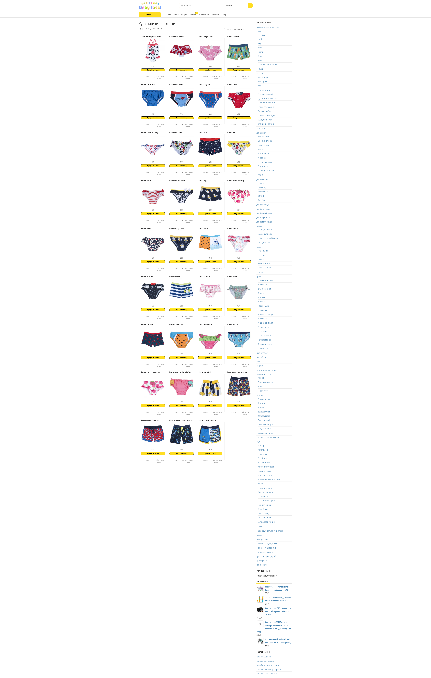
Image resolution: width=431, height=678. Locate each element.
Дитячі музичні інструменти (265, 213)
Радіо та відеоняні (264, 166)
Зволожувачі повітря (265, 140)
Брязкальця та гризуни (265, 280)
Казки (258, 361)
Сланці (260, 56)
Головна (168, 14)
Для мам (259, 226)
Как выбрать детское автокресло (267, 665)
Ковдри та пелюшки (264, 471)
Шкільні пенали (261, 564)
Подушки (259, 535)
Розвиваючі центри (264, 339)
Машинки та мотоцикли (266, 322)
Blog (224, 14)
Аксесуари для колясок (265, 382)
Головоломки (261, 128)
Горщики (261, 259)
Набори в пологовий (265, 267)
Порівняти (148, 76)
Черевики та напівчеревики (267, 64)
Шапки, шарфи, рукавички (266, 521)
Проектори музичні (264, 335)
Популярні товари (262, 539)
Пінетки (260, 52)
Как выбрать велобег (263, 656)
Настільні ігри (262, 331)
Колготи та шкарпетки (265, 475)
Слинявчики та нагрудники (267, 115)
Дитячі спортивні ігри (263, 217)
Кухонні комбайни (264, 90)
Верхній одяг (262, 458)
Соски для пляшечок (265, 119)
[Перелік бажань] (286, 6)
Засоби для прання (264, 263)
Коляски (261, 386)
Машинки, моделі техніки (264, 433)
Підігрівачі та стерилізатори (267, 98)
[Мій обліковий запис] (289, 6)
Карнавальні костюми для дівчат (267, 370)
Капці (260, 39)
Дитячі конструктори (263, 209)
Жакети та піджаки (264, 462)
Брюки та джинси (263, 454)
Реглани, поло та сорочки (266, 500)
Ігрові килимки (263, 310)
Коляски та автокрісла (263, 374)
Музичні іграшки (263, 327)
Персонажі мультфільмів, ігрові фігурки (269, 530)
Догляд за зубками (264, 411)
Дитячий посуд (263, 77)
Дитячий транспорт (262, 179)
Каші (259, 85)
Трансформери (261, 560)
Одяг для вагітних (264, 242)
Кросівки (261, 47)
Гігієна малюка (263, 250)
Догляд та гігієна (261, 247)
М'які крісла (262, 157)
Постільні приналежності (266, 162)
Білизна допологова (265, 229)
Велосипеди (262, 187)
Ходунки (260, 174)
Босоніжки (261, 35)
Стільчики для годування (266, 123)
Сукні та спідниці (263, 513)
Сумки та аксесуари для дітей (266, 556)
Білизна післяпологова (265, 234)
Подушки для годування (266, 107)
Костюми (261, 483)
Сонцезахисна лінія (264, 428)
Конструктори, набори (265, 314)
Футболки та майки (264, 517)
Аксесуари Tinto (263, 449)
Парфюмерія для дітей (265, 424)
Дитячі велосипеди (262, 204)
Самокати (261, 195)
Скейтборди (262, 200)
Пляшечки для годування (266, 102)
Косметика (260, 395)
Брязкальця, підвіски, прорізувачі (267, 27)
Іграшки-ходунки (263, 305)
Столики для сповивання (266, 170)
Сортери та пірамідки (265, 344)
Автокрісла (261, 377)
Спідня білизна (263, 509)
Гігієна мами (262, 255)
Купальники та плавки (265, 488)
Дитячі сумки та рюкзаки (264, 221)
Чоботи (260, 68)
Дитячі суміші (262, 81)
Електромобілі (263, 191)
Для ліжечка (262, 301)
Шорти (260, 526)
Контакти (215, 14)
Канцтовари (260, 365)
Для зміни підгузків (264, 399)
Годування (259, 73)
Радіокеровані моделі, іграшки (266, 543)
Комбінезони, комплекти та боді (269, 479)
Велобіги (261, 183)
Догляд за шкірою (264, 416)
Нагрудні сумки (263, 390)
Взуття (258, 31)
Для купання (262, 297)
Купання (261, 149)
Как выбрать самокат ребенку (266, 673)
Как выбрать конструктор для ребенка (269, 669)
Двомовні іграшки (264, 284)
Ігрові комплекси (262, 353)
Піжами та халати (263, 496)
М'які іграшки (262, 318)
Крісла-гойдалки (263, 145)
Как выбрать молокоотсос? (265, 661)
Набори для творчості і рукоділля (267, 437)
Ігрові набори (261, 357)
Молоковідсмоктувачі (265, 94)
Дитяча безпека (263, 136)
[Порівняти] (283, 6)
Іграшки (259, 276)
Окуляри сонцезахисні (265, 492)
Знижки (193, 14)
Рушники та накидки (264, 505)
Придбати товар (153, 70)
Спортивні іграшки (264, 348)
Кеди (259, 43)
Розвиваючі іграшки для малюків (267, 547)
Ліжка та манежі (263, 153)
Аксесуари (261, 445)
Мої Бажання (204, 14)
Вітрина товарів (180, 14)
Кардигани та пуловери (266, 466)
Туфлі (260, 60)
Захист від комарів (264, 420)
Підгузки (261, 272)
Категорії (147, 14)
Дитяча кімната (261, 132)
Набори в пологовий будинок (268, 238)
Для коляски (262, 293)
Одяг (258, 441)
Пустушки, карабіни (264, 111)
